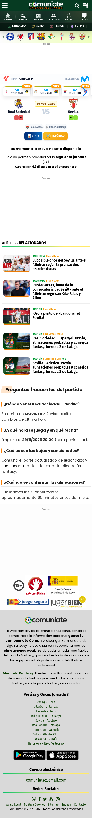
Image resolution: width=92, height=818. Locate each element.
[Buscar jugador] (77, 5)
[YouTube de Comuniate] (52, 799)
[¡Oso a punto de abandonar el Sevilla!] (16, 316)
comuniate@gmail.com (46, 780)
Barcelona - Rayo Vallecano (46, 743)
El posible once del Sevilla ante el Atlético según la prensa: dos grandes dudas (59, 264)
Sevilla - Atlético (46, 720)
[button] (85, 92)
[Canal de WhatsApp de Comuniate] (34, 799)
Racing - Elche (46, 702)
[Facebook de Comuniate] (40, 799)
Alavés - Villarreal (46, 707)
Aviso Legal (13, 804)
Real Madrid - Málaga (46, 725)
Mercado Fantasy (18, 673)
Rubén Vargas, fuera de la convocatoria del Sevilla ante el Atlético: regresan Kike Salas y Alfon (58, 291)
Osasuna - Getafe (46, 739)
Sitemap (53, 804)
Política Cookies (34, 804)
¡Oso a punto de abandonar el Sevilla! (56, 315)
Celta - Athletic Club (46, 734)
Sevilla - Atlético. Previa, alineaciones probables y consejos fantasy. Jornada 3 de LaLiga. (60, 367)
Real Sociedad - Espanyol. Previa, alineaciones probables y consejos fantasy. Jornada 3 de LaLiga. (60, 342)
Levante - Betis (46, 711)
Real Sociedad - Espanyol (46, 716)
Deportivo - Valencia (46, 730)
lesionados (74, 460)
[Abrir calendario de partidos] (85, 5)
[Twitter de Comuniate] (45, 799)
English (66, 804)
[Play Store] (29, 755)
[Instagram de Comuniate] (58, 799)
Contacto (80, 804)
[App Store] (62, 755)
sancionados (13, 465)
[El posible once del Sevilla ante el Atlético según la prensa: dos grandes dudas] (16, 263)
